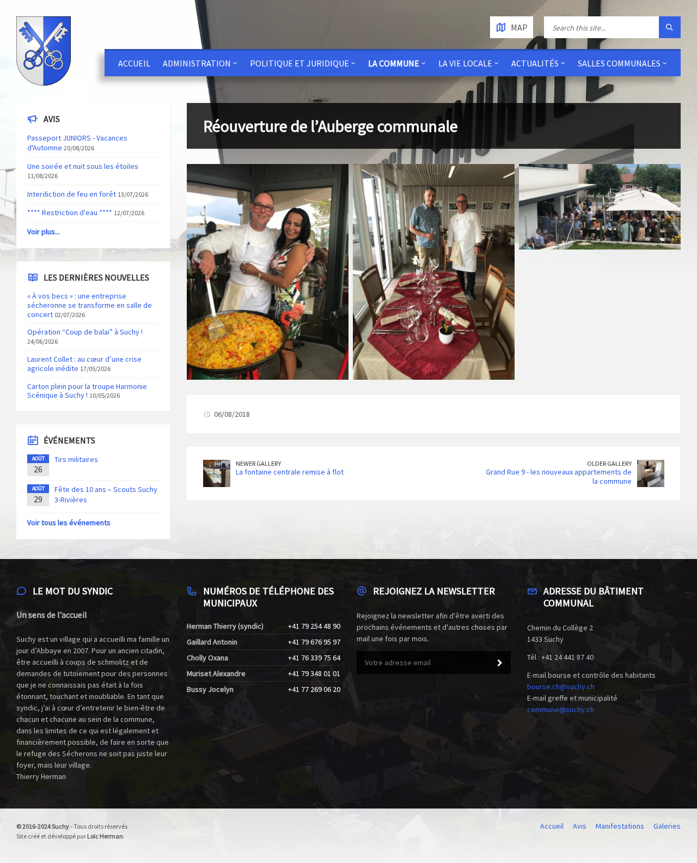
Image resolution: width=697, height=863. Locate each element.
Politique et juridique (299, 63)
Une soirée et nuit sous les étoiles (82, 166)
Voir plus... (43, 231)
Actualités (535, 63)
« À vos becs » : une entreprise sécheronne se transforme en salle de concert (89, 305)
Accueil (134, 63)
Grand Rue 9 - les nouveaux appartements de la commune (559, 476)
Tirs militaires (76, 459)
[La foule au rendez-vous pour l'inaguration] (600, 207)
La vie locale (465, 63)
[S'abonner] (500, 663)
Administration (197, 63)
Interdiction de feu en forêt (71, 194)
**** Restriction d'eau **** (69, 212)
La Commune (393, 63)
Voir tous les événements (69, 522)
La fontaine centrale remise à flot (290, 472)
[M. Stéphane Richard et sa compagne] (267, 272)
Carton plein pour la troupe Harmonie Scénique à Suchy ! (87, 390)
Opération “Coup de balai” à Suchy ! (85, 332)
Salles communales (619, 63)
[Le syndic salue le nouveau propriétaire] (434, 272)
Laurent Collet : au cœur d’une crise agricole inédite (84, 363)
